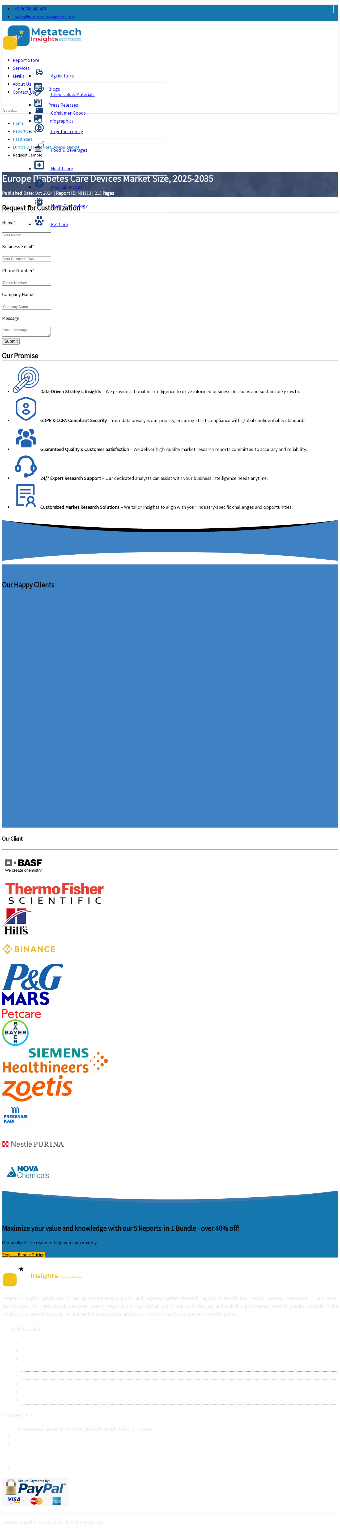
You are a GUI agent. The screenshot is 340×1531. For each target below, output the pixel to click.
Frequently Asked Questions (49, 1384)
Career (27, 1392)
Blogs (53, 89)
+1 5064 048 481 (29, 9)
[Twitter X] (17, 1467)
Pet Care (59, 224)
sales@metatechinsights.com (44, 17)
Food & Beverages (68, 150)
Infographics (60, 121)
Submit (11, 341)
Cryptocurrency (66, 131)
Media (18, 76)
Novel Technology (69, 206)
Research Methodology (44, 1359)
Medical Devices (66, 187)
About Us (30, 1342)
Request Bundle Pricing (23, 1255)
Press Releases (62, 105)
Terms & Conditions (41, 1375)
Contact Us (32, 1351)
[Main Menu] (4, 105)
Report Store (26, 60)
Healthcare (61, 169)
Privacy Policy (34, 1367)
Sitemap (29, 1400)
